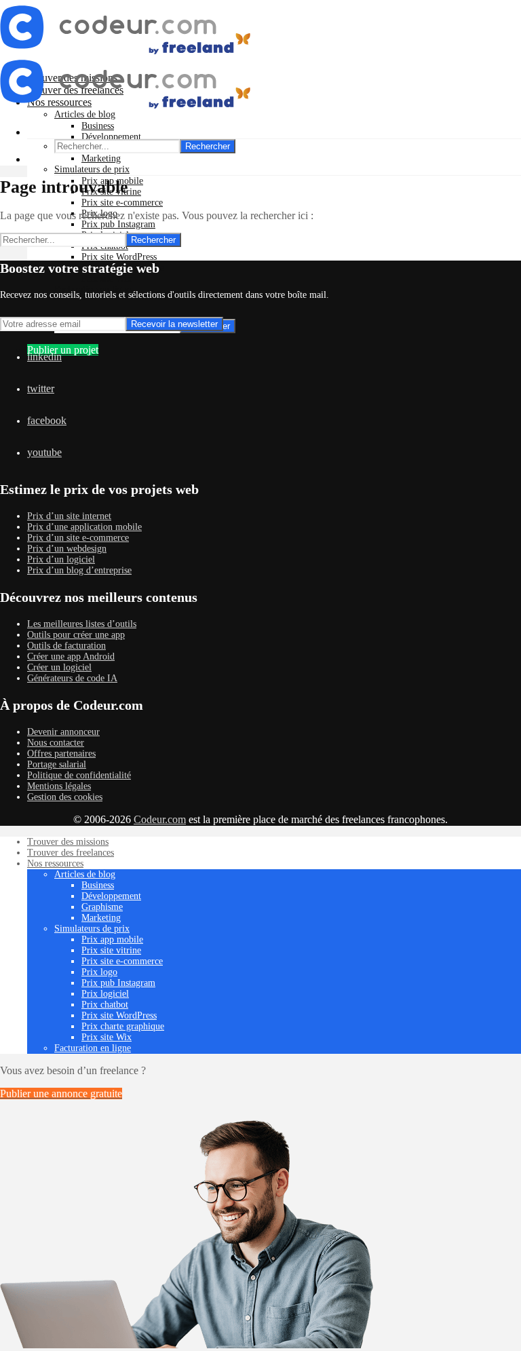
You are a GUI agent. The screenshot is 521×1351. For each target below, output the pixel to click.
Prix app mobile (112, 939)
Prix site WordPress (119, 257)
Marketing (101, 158)
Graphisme (102, 907)
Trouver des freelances (70, 853)
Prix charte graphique (122, 1026)
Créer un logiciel (59, 667)
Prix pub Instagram (118, 224)
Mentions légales (59, 786)
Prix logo (99, 972)
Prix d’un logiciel (61, 559)
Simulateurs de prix (92, 169)
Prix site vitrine (111, 950)
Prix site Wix (106, 278)
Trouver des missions (68, 842)
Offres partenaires (61, 753)
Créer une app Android (71, 656)
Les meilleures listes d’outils (81, 624)
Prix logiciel (105, 994)
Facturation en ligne (92, 1048)
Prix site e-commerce (122, 202)
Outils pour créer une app (76, 635)
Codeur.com (160, 819)
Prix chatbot (104, 1005)
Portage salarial (56, 764)
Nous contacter (55, 743)
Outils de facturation (66, 646)
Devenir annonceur (63, 732)
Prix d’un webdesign (67, 549)
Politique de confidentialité (79, 775)
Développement (111, 137)
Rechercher (207, 146)
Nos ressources (55, 863)
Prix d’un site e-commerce (78, 538)
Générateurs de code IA (72, 678)
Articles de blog (84, 874)
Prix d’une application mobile (84, 527)
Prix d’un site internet (69, 516)
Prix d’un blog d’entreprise (79, 570)
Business (97, 126)
